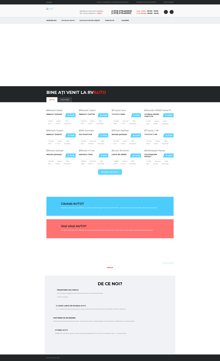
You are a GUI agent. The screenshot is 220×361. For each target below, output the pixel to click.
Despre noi (51, 20)
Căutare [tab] (64, 100)
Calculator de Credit (90, 20)
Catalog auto (68, 20)
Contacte (109, 20)
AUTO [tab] (52, 100)
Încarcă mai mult (110, 172)
